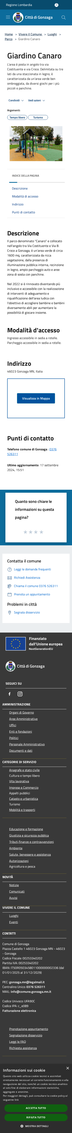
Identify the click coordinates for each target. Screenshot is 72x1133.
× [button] (67, 1068)
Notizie (14, 885)
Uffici (12, 725)
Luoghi (52, 34)
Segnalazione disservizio (25, 1035)
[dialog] (36, 1098)
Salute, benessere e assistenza (30, 854)
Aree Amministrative (23, 718)
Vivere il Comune (31, 34)
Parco (8, 39)
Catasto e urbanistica (23, 798)
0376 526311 (35, 986)
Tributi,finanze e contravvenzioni (31, 841)
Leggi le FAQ (17, 1041)
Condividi (14, 100)
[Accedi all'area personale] (56, 5)
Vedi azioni (34, 100)
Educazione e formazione (26, 829)
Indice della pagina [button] (25, 175)
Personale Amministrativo (27, 744)
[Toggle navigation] (8, 17)
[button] (35, 1126)
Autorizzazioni (19, 860)
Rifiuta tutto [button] (35, 1117)
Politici (13, 737)
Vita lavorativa (19, 781)
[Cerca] (63, 17)
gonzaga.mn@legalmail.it (27, 982)
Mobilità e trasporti (22, 809)
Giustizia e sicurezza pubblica (29, 835)
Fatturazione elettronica (19, 1010)
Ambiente (15, 848)
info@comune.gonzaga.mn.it (31, 991)
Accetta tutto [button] (36, 1108)
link (17, 1099)
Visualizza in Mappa (36, 398)
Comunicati (17, 891)
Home (9, 34)
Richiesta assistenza (23, 1048)
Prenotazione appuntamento (28, 1029)
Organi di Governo (21, 712)
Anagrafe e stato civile (24, 770)
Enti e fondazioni (20, 731)
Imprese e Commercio (23, 787)
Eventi (13, 922)
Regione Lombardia (19, 4)
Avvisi (13, 897)
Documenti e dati (20, 750)
